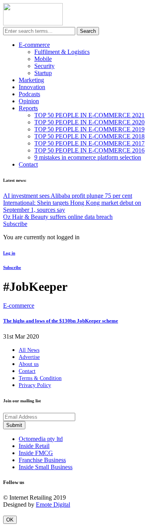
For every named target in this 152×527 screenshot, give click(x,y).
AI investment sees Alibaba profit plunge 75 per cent (67, 195)
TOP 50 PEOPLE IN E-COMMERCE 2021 (89, 115)
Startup (43, 73)
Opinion (29, 101)
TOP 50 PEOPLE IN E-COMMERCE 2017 (89, 143)
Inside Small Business (45, 467)
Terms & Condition (40, 378)
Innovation (32, 87)
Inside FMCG (36, 453)
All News (29, 350)
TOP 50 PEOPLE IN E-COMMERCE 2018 (89, 136)
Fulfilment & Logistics (62, 51)
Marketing (31, 80)
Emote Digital (53, 504)
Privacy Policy (35, 385)
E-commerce (34, 44)
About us (29, 364)
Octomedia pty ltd (41, 439)
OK (10, 520)
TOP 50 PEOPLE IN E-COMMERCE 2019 (89, 129)
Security (44, 66)
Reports (28, 108)
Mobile (43, 59)
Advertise (29, 357)
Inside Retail (34, 446)
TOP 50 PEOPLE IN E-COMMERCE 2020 (89, 122)
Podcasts (29, 94)
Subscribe (15, 223)
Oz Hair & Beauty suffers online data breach (58, 216)
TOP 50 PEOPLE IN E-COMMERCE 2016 (89, 150)
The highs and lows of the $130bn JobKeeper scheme (60, 321)
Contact (28, 164)
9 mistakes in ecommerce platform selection (87, 157)
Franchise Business (42, 460)
